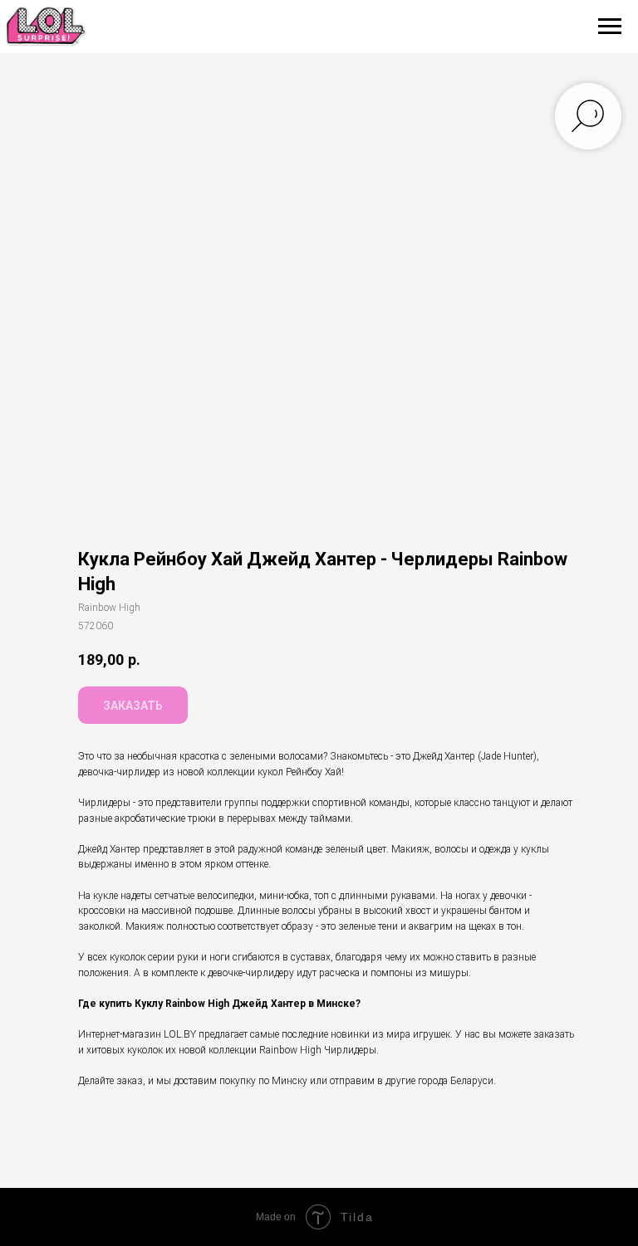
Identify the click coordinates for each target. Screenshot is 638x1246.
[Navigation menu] (609, 26)
